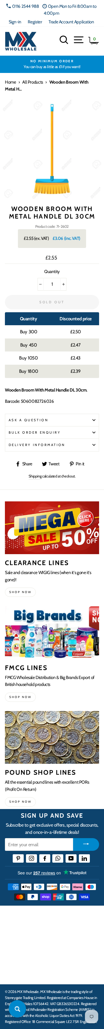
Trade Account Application (71, 22)
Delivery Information (37, 445)
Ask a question (28, 420)
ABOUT (13, 956)
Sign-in (15, 22)
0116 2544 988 (25, 6)
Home (10, 82)
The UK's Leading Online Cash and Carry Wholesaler (49, 917)
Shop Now (20, 802)
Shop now (20, 592)
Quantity (52, 271)
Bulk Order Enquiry (35, 432)
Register (35, 22)
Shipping (35, 476)
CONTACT (15, 974)
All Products (32, 82)
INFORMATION (21, 938)
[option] (52, 64)
